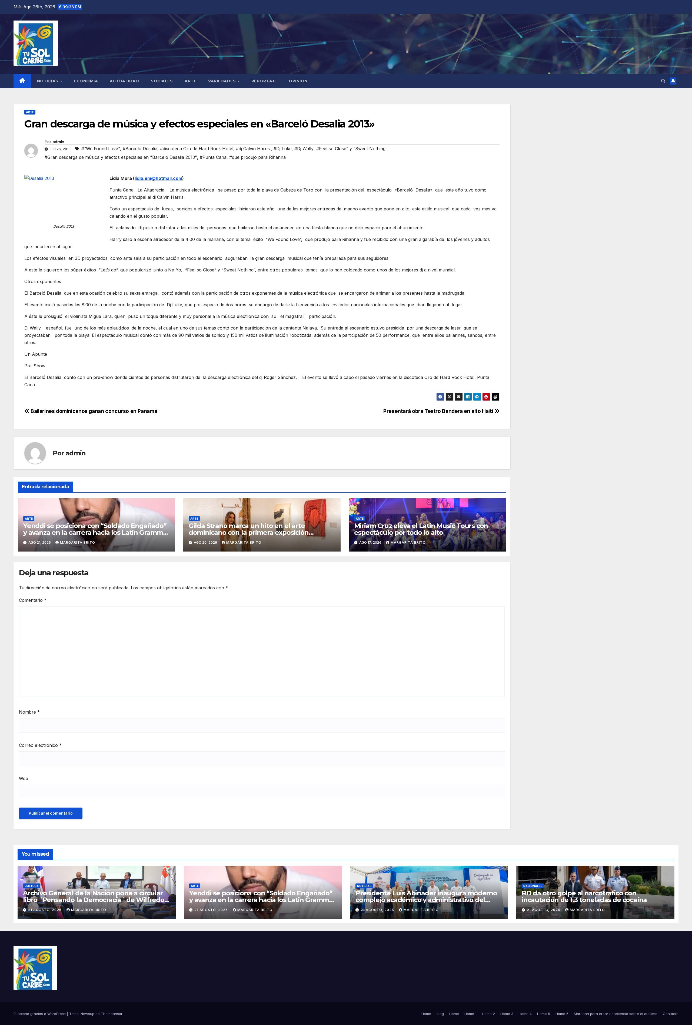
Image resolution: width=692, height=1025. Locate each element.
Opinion (298, 81)
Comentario (32, 600)
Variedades (222, 81)
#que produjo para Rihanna (257, 157)
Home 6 (561, 1013)
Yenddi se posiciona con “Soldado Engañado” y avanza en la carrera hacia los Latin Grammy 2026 (95, 532)
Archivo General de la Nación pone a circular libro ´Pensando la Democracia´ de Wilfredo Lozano (93, 899)
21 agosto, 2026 (45, 910)
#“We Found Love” (100, 148)
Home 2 (488, 1013)
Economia (86, 81)
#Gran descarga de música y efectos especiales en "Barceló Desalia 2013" (121, 157)
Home (426, 1013)
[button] (663, 81)
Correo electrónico (40, 745)
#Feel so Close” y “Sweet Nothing (350, 148)
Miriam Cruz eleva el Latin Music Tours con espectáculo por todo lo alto (421, 529)
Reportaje (264, 81)
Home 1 (470, 1013)
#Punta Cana (213, 157)
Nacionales (532, 886)
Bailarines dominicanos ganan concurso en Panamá (93, 411)
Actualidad (124, 81)
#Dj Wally (304, 148)
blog (440, 1013)
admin (58, 141)
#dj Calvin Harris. (253, 148)
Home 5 (543, 1013)
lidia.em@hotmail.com (158, 178)
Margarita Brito (77, 542)
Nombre (29, 712)
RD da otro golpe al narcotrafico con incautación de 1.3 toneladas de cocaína (584, 896)
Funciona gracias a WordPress (40, 1013)
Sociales (162, 81)
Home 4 (525, 1013)
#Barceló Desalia (140, 148)
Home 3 (506, 1013)
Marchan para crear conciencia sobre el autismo (615, 1013)
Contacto (670, 1013)
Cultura (32, 886)
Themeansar (111, 1013)
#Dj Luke (283, 148)
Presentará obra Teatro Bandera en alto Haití (438, 411)
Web (23, 778)
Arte (190, 81)
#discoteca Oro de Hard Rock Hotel (196, 148)
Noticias (48, 81)
